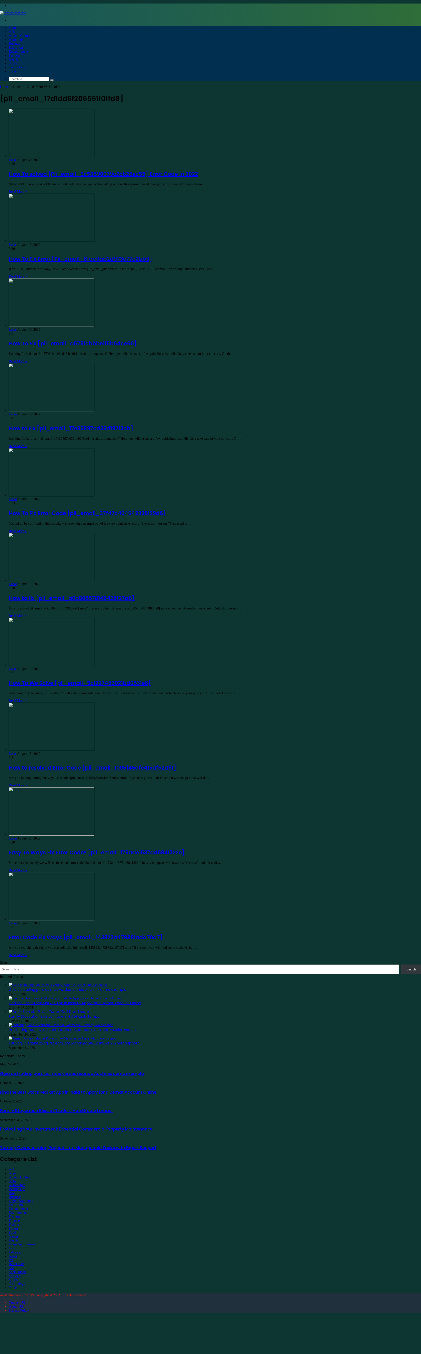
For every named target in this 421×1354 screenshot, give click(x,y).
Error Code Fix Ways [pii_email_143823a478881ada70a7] (86, 937)
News (13, 1256)
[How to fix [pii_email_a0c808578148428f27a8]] (51, 580)
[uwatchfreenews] (13, 13)
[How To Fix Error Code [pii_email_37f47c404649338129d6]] (51, 495)
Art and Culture (19, 36)
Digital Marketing (21, 1201)
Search (4, 962)
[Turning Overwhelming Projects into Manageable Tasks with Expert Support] (63, 1038)
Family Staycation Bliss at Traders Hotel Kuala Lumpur (55, 1016)
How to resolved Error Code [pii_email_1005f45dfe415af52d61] (92, 767)
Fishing (14, 1224)
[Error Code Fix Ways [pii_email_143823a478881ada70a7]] (51, 919)
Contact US (17, 1302)
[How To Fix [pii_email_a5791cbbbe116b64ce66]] (51, 325)
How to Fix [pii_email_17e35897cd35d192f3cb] (71, 428)
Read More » (18, 191)
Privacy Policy (19, 1310)
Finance (14, 1220)
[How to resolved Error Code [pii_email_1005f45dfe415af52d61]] (51, 750)
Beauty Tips (17, 1189)
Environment (18, 1213)
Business (15, 43)
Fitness (13, 1228)
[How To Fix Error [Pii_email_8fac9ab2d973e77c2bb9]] (51, 241)
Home (13, 28)
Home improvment (22, 1244)
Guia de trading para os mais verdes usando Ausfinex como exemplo (67, 989)
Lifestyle (15, 1252)
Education (16, 47)
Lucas (13, 160)
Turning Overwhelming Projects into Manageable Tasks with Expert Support (74, 1043)
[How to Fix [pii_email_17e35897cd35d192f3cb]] (51, 410)
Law (12, 1248)
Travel (13, 71)
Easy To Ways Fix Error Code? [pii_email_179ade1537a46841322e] (97, 852)
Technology (17, 67)
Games (13, 1236)
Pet (11, 1260)
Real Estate (16, 1264)
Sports (13, 63)
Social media (18, 1272)
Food (12, 1232)
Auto (12, 1181)
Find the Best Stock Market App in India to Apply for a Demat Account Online (75, 1003)
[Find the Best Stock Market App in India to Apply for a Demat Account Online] (65, 998)
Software (15, 1276)
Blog (12, 1193)
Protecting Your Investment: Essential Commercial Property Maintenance (72, 1029)
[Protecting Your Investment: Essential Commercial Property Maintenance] (61, 1025)
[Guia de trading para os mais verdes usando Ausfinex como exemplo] (58, 985)
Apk (12, 32)
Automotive (17, 39)
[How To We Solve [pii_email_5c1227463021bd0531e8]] (51, 665)
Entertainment (18, 51)
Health (13, 59)
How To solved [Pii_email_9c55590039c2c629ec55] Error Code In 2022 (103, 174)
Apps (12, 1173)
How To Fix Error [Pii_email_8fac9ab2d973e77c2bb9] (80, 259)
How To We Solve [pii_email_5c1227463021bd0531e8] (80, 683)
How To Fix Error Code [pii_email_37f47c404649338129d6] (87, 513)
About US (16, 1306)
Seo (11, 1268)
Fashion (14, 55)
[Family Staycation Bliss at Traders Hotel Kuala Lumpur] (49, 1011)
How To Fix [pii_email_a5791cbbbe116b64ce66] (73, 343)
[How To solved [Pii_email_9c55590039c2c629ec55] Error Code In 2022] (51, 156)
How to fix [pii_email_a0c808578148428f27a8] (72, 598)
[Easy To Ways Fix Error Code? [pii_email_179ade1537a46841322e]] (51, 834)
